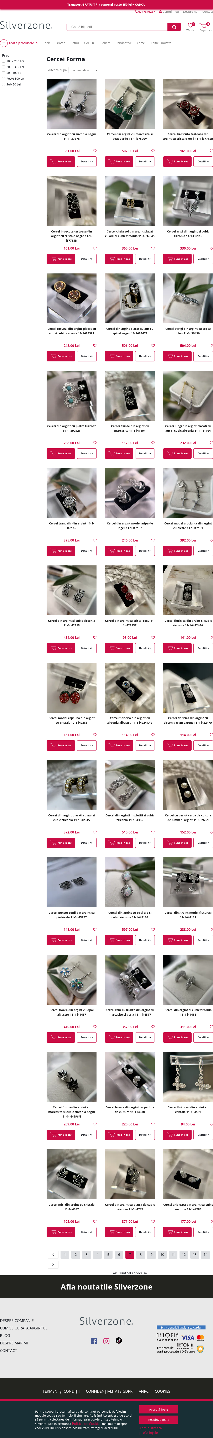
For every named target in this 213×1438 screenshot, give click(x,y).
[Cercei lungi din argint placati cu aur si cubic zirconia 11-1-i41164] (188, 396)
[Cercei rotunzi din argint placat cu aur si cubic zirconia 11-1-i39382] (72, 298)
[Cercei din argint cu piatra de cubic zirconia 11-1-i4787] (130, 1174)
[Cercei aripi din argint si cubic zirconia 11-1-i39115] (188, 201)
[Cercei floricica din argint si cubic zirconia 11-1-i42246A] (188, 590)
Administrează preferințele (150, 1430)
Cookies (162, 1391)
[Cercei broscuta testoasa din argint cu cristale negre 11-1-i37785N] (72, 201)
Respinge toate (158, 1420)
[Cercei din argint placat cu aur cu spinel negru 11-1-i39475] (130, 298)
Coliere (105, 43)
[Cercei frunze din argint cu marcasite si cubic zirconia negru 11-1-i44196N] (72, 1077)
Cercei (141, 43)
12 (184, 1254)
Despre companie (17, 1320)
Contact (207, 12)
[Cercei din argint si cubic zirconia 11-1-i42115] (72, 590)
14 (205, 1254)
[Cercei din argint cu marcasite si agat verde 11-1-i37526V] (130, 104)
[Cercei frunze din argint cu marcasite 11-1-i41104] (130, 396)
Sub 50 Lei (13, 84)
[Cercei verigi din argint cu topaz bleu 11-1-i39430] (188, 298)
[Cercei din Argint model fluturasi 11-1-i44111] (188, 882)
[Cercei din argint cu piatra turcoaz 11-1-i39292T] (72, 396)
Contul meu (170, 12)
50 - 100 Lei (14, 73)
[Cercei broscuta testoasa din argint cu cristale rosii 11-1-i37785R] (188, 104)
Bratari (61, 43)
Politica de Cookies (86, 1423)
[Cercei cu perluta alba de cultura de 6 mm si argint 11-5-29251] (188, 785)
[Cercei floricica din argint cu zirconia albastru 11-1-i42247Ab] (130, 688)
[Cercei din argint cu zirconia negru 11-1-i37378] (72, 104)
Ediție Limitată (161, 43)
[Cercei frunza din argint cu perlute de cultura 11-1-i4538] (130, 1077)
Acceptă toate (158, 1409)
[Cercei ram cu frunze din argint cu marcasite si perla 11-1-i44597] (130, 980)
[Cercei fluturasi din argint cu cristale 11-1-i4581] (188, 1077)
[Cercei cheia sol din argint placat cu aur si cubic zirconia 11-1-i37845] (130, 201)
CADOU (89, 43)
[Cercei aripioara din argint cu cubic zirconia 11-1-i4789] (188, 1174)
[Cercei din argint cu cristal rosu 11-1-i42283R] (130, 590)
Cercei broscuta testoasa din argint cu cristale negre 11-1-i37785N (71, 235)
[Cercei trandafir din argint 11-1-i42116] (72, 493)
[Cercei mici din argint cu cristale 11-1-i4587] (72, 1174)
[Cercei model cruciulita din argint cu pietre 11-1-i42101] (188, 493)
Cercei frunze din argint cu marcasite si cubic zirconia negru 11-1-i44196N (71, 1111)
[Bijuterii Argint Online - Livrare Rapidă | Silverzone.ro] (26, 25)
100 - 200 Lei (15, 61)
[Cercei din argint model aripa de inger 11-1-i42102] (130, 493)
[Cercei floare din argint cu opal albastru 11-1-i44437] (72, 980)
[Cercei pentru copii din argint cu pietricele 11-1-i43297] (72, 882)
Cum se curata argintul (23, 1327)
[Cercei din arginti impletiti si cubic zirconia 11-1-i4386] (130, 785)
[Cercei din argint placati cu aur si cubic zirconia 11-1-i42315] (72, 785)
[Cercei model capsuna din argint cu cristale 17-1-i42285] (72, 688)
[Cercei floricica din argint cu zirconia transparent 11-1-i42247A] (188, 688)
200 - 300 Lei (15, 67)
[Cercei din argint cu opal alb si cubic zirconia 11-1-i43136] (130, 882)
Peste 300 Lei (15, 78)
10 (162, 1254)
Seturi (75, 43)
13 (195, 1254)
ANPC (144, 1391)
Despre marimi (14, 1342)
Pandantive (124, 43)
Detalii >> (87, 161)
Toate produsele (21, 43)
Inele (47, 43)
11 (173, 1254)
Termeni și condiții (61, 1391)
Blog (5, 1335)
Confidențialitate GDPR (109, 1391)
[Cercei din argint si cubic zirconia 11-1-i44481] (188, 980)
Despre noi (190, 12)
